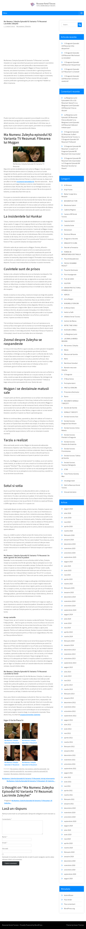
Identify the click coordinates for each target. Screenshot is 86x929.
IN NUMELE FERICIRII (71, 303)
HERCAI (66, 295)
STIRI (66, 469)
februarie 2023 (69, 694)
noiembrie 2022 (70, 707)
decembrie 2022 (70, 702)
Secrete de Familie (70, 408)
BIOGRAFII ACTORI (70, 201)
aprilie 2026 (68, 526)
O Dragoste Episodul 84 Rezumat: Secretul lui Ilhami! (70, 165)
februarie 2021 (69, 799)
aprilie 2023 (68, 685)
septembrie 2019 (70, 874)
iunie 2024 (67, 623)
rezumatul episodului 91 (25, 181)
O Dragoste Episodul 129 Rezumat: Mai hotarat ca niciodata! (70, 55)
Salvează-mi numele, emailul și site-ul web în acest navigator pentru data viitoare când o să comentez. (28, 858)
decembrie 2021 (70, 755)
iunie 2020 (67, 834)
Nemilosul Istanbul (71, 363)
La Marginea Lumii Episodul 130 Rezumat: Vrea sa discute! (69, 117)
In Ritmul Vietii (69, 308)
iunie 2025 (67, 570)
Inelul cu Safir (69, 312)
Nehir (66, 359)
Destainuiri (68, 230)
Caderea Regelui (70, 210)
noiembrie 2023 (69, 654)
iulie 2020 (67, 830)
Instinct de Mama (70, 321)
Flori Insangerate (70, 274)
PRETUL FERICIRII (70, 388)
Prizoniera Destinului (71, 392)
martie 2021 (68, 795)
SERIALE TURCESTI (71, 412)
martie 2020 (68, 848)
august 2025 (68, 562)
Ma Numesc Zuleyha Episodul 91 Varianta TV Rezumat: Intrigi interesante (28, 778)
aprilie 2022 (68, 738)
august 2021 (68, 773)
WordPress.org (69, 908)
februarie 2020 (69, 852)
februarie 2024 (69, 641)
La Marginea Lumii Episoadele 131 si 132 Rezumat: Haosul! (69, 100)
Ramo (66, 396)
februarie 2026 (69, 535)
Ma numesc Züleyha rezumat (21, 774)
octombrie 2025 (70, 553)
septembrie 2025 (70, 557)
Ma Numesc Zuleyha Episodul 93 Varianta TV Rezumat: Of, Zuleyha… (31, 781)
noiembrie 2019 (69, 865)
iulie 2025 (67, 566)
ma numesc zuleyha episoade (35, 769)
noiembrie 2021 (69, 760)
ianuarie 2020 (69, 856)
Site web (5, 848)
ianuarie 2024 (69, 645)
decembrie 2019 (69, 861)
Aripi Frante (68, 190)
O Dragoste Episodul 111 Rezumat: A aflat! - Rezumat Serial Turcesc (70, 134)
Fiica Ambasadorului (71, 259)
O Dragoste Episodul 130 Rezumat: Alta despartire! (70, 46)
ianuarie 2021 (69, 804)
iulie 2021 (67, 777)
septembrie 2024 (70, 610)
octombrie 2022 (70, 711)
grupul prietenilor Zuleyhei (30, 715)
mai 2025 (67, 575)
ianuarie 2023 (69, 698)
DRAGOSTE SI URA (70, 243)
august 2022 (68, 720)
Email (4, 843)
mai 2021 (67, 786)
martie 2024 (68, 636)
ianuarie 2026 (69, 540)
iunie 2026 (67, 518)
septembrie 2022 (70, 716)
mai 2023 (67, 680)
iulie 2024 (67, 619)
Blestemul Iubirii (70, 205)
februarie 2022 (69, 746)
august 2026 (68, 509)
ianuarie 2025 (69, 592)
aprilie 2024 (68, 632)
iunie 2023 (67, 676)
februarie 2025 (69, 588)
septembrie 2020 (70, 821)
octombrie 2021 (69, 764)
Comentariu (7, 819)
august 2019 (68, 878)
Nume (4, 837)
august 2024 (68, 614)
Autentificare (68, 895)
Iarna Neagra (68, 299)
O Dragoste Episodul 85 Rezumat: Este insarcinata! (70, 151)
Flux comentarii (69, 904)
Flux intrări (68, 900)
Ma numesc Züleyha (23, 26)
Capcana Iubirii (69, 221)
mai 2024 (67, 628)
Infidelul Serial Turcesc (72, 317)
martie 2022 (68, 742)
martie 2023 (68, 689)
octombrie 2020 (70, 817)
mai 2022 (67, 733)
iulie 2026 (67, 513)
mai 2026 (67, 522)
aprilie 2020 (68, 843)
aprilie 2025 (68, 579)
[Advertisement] (29, 44)
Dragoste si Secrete (71, 239)
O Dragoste (68, 374)
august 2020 (68, 826)
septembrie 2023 (70, 663)
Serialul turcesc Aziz (71, 417)
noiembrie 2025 (69, 548)
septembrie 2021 (70, 768)
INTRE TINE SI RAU (70, 325)
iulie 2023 (67, 672)
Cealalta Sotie (69, 225)
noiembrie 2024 (69, 601)
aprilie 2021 (68, 790)
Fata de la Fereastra (71, 247)
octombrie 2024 (70, 606)
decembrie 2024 (70, 597)
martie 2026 (68, 531)
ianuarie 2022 (69, 751)
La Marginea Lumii (70, 334)
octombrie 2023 (70, 658)
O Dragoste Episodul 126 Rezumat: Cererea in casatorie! (70, 78)
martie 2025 (68, 584)
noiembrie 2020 (69, 812)
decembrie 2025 (70, 544)
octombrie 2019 (69, 870)
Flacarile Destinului (71, 270)
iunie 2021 (67, 782)
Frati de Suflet (69, 279)
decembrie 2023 (70, 650)
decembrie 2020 (70, 808)
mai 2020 (67, 839)
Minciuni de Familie (71, 354)
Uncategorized (69, 481)
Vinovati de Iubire (70, 492)
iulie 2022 (67, 724)
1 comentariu (9, 26)
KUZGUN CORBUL (70, 330)
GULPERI (67, 283)
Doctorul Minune (70, 234)
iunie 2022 (68, 729)
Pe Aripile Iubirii (69, 383)
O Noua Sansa (69, 379)
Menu (5, 13)
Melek (66, 350)
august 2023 (68, 667)
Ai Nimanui (68, 185)
